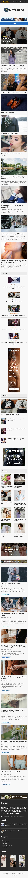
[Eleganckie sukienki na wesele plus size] (5, 864)
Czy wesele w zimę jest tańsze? (12, 234)
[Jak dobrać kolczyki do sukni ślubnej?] (14, 370)
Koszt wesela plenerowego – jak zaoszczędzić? (14, 315)
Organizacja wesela (13, 313)
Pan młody (13, 285)
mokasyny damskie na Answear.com (14, 816)
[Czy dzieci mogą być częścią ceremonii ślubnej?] (23, 864)
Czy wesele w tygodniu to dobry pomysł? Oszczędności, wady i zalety (13, 646)
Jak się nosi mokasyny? (7, 112)
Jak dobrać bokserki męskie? (10, 772)
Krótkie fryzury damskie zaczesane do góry (20, 535)
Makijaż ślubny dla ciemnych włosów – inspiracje (11, 154)
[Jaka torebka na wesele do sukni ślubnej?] (23, 858)
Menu (14, 23)
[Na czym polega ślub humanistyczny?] (14, 19)
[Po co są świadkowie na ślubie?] (14, 561)
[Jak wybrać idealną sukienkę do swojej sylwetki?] (5, 858)
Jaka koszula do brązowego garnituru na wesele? (13, 677)
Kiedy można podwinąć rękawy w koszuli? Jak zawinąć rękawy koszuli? (20, 503)
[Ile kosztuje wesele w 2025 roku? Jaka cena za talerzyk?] (14, 858)
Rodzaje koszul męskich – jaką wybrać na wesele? (14, 287)
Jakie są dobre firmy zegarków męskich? (12, 206)
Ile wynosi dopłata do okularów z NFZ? (6, 519)
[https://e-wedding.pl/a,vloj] (14, 797)
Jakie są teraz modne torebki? (11, 583)
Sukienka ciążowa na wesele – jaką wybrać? (14, 329)
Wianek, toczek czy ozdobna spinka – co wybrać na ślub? (13, 710)
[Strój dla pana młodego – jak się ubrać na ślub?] (14, 456)
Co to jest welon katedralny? (18, 487)
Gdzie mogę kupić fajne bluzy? (14, 301)
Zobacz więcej (6, 594)
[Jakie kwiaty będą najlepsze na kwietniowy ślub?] (14, 864)
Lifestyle (14, 300)
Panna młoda (14, 327)
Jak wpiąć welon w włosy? (5, 535)
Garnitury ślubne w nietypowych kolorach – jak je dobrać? (14, 343)
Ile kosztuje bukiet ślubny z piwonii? (7, 487)
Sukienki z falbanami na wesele (12, 66)
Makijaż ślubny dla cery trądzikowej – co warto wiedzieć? (14, 261)
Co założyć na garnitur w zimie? (9, 133)
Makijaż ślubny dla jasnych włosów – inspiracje (13, 92)
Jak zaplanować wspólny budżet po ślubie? (12, 614)
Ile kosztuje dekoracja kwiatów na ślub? (14, 742)
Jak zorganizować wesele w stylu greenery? (13, 178)
